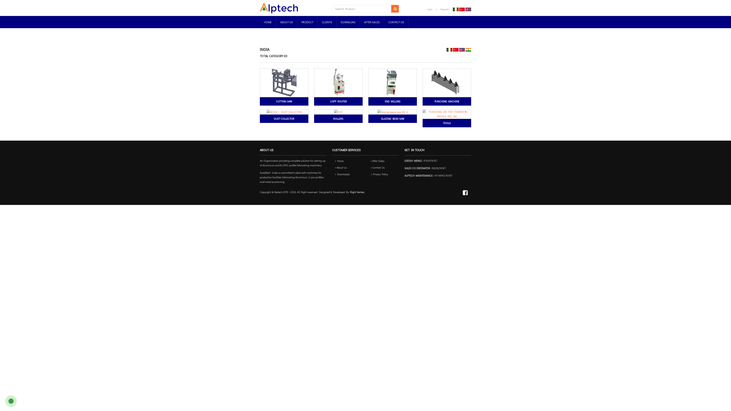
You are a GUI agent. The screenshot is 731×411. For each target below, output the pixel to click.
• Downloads (342, 174)
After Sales (372, 22)
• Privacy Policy (379, 174)
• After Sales (378, 161)
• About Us (341, 167)
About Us (286, 22)
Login (430, 9)
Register (445, 9)
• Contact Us (378, 167)
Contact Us (396, 22)
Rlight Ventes (357, 192)
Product (307, 22)
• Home (339, 161)
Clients (327, 22)
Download (348, 22)
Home (268, 22)
